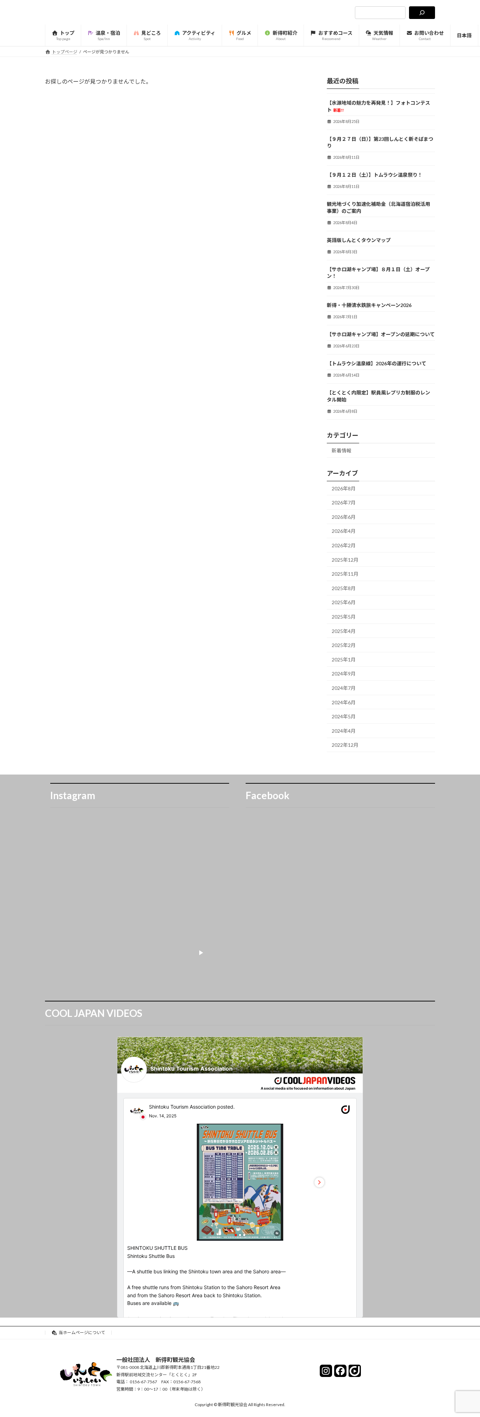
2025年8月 (344, 588)
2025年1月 (344, 659)
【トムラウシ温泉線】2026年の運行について (376, 363)
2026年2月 (344, 545)
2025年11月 (345, 574)
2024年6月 (344, 702)
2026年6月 (344, 517)
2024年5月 (344, 716)
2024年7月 (344, 688)
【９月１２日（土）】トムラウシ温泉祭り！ (374, 175)
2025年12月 (345, 560)
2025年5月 (344, 617)
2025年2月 (344, 645)
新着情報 (341, 450)
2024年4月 (344, 731)
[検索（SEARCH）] (422, 12)
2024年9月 (344, 674)
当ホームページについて (82, 1332)
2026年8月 (344, 488)
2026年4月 (344, 531)
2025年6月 (344, 603)
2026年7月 (344, 502)
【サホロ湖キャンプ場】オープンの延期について (381, 334)
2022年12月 (345, 745)
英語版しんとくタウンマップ (359, 240)
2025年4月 (344, 631)
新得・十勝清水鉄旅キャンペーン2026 (369, 305)
